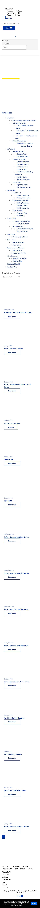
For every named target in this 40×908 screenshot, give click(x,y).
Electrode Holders (23, 164)
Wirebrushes (17, 245)
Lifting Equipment (12, 256)
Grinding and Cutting (19, 123)
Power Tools (11, 234)
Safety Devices (18, 210)
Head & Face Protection (25, 229)
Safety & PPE (11, 218)
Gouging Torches (22, 156)
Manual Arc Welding (19, 159)
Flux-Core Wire (12, 267)
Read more (12, 316)
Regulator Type (22, 213)
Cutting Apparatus (23, 203)
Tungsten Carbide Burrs (25, 143)
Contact (18, 15)
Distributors (11, 13)
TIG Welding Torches (24, 187)
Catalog (19, 11)
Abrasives (10, 118)
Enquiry (11, 427)
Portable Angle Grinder (20, 237)
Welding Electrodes (23, 179)
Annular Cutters (26, 146)
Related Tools (11, 240)
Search (5, 41)
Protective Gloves (23, 224)
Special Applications (19, 141)
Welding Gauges (18, 242)
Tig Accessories (22, 185)
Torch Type (20, 215)
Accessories (17, 193)
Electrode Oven (22, 167)
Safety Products (18, 226)
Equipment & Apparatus (20, 200)
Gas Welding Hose (23, 195)
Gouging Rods (22, 154)
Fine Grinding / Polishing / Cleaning (24, 120)
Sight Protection (22, 231)
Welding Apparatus (23, 208)
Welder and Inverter (19, 253)
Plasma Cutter (17, 250)
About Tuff (9, 9)
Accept (34, 903)
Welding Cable (22, 177)
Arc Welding (11, 149)
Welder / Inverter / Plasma (15, 248)
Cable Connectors (23, 162)
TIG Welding (17, 182)
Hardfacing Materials (14, 264)
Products (10, 11)
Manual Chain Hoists (20, 258)
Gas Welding (11, 190)
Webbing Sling (17, 261)
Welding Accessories (24, 198)
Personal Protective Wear (21, 221)
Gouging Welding (18, 151)
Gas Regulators (22, 205)
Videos (9, 15)
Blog (19, 13)
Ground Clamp (22, 169)
